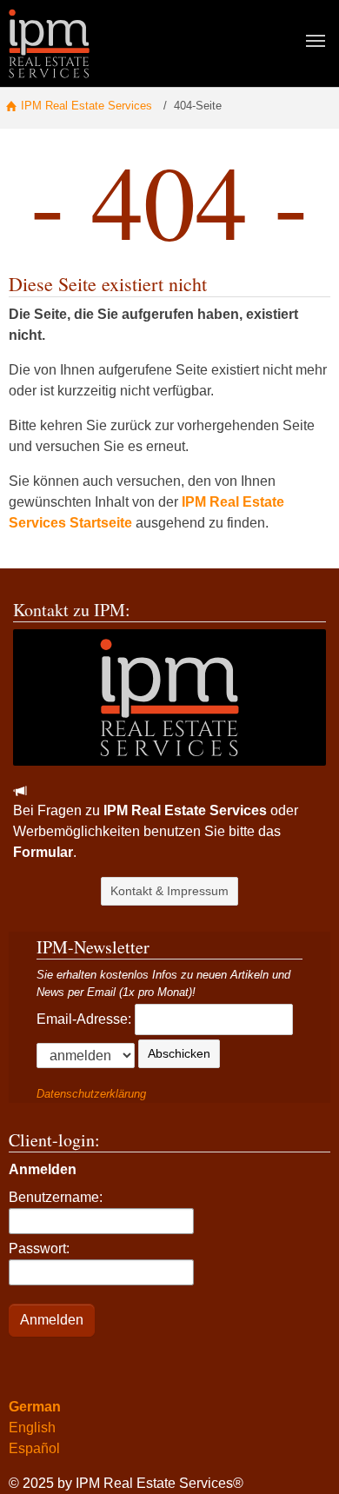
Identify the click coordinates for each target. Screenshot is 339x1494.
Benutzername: (56, 1197)
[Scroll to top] (301, 1456)
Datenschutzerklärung (91, 1093)
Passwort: (39, 1248)
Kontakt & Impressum (169, 891)
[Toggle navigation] (315, 41)
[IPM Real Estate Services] (49, 43)
